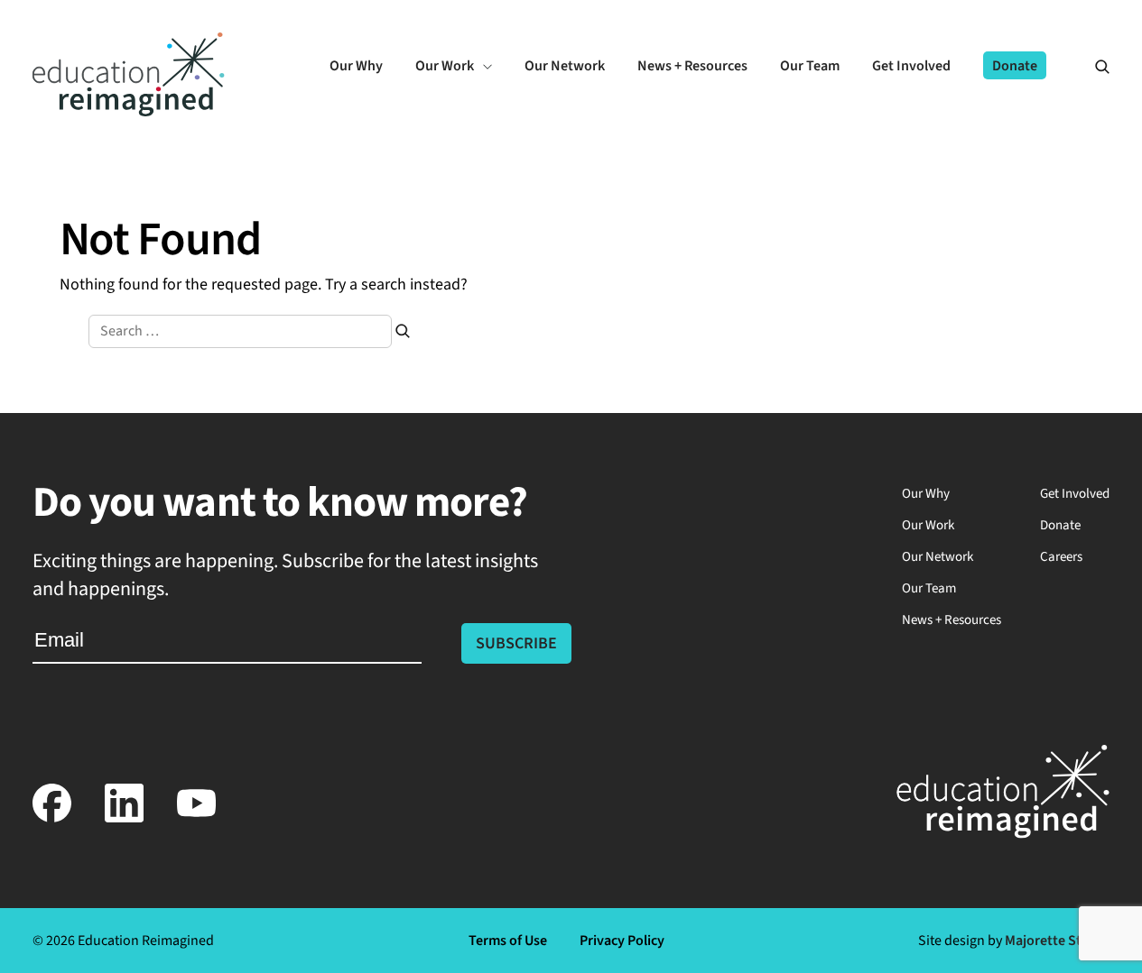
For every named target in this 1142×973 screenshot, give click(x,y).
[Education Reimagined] (128, 111)
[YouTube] (197, 818)
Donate (1060, 525)
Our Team (929, 588)
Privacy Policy (622, 940)
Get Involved (1075, 493)
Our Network (937, 557)
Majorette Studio (1057, 940)
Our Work (928, 525)
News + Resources (951, 620)
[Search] (1094, 66)
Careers (1061, 557)
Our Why (926, 493)
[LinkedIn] (124, 818)
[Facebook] (52, 818)
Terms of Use (508, 940)
